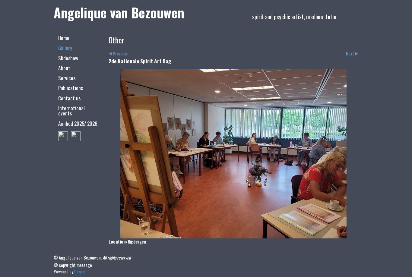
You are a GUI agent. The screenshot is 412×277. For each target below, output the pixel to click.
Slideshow (68, 58)
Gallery (65, 48)
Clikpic (79, 271)
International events (71, 110)
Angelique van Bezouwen (119, 12)
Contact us (69, 98)
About (64, 68)
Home (63, 38)
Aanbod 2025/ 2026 (77, 123)
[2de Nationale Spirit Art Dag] (233, 153)
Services (66, 78)
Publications (70, 88)
